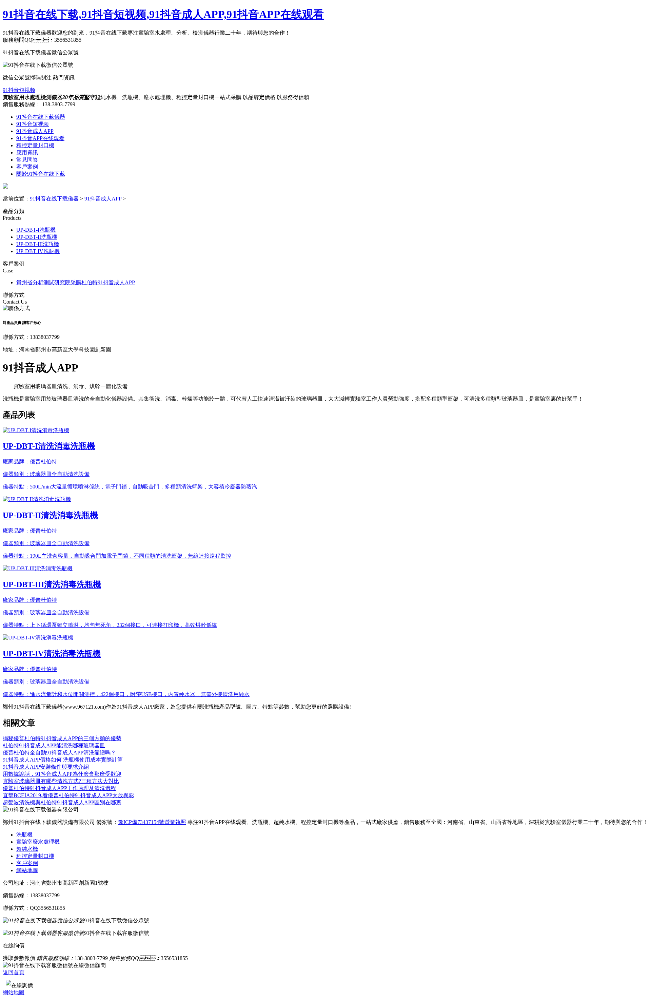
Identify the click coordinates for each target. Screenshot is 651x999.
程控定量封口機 (35, 145)
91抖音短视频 (19, 90)
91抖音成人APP (35, 131)
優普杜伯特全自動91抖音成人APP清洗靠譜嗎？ (59, 752)
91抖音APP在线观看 (40, 138)
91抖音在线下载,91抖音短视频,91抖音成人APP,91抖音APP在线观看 (163, 14)
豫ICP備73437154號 (141, 822)
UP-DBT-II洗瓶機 (36, 237)
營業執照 (175, 822)
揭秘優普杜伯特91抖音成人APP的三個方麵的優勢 (62, 738)
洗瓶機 (24, 835)
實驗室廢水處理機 (38, 842)
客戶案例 (27, 167)
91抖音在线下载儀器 (40, 117)
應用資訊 (27, 152)
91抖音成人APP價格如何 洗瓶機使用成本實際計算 (63, 760)
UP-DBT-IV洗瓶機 (38, 251)
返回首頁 (13, 972)
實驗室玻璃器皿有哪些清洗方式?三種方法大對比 (61, 781)
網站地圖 (27, 870)
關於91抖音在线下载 (40, 174)
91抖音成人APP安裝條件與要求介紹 (46, 767)
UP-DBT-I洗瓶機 (36, 230)
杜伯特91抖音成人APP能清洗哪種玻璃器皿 (54, 745)
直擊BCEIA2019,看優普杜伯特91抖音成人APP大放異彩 (68, 795)
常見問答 (27, 159)
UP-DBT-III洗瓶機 (37, 244)
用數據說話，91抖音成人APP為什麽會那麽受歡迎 (62, 774)
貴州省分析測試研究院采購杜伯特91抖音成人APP (75, 282)
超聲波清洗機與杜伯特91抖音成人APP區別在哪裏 (62, 802)
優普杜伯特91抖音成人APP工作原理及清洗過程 (59, 788)
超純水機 (27, 849)
